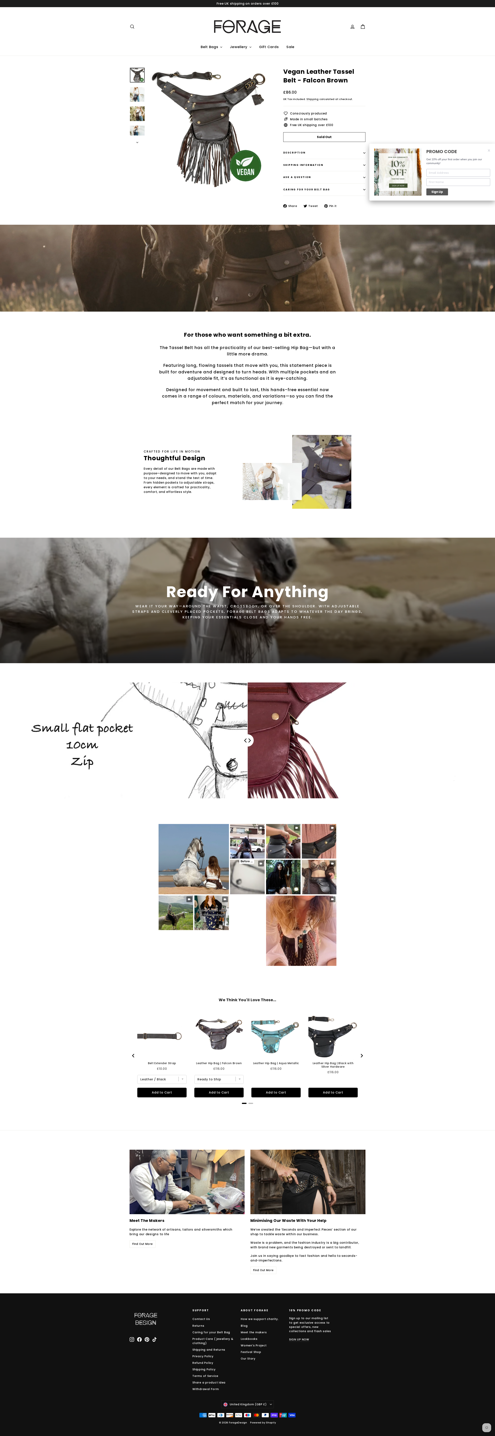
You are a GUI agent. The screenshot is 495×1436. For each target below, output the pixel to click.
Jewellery (239, 46)
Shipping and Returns (208, 1350)
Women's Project (253, 1345)
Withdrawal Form (205, 1389)
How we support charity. (259, 1319)
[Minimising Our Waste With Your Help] (307, 1182)
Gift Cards (269, 46)
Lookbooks (249, 1339)
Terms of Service (205, 1376)
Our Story (248, 1359)
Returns (198, 1326)
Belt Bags (210, 46)
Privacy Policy (202, 1356)
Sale (290, 46)
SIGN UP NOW (299, 1339)
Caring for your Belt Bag (306, 189)
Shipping (312, 99)
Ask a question (297, 177)
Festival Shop (251, 1352)
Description (294, 152)
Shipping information (303, 165)
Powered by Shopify (263, 1422)
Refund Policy (202, 1363)
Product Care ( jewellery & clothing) (212, 1341)
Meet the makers (254, 1332)
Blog (244, 1326)
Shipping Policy (203, 1369)
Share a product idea (208, 1382)
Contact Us (201, 1319)
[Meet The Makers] (187, 1182)
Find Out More (142, 1244)
